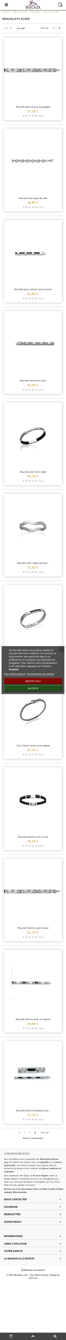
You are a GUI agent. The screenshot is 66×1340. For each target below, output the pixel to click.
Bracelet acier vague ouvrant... (33, 563)
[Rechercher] (55, 1336)
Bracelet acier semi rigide (33, 471)
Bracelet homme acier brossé (33, 928)
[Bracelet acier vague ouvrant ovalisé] (33, 527)
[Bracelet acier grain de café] (33, 162)
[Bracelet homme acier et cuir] (33, 800)
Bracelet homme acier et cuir (33, 836)
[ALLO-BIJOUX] (33, 4)
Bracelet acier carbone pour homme (33, 289)
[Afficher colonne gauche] (11, 1336)
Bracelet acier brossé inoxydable (33, 107)
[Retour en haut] (33, 1336)
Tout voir (45, 28)
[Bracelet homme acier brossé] (33, 892)
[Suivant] (59, 28)
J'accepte (33, 688)
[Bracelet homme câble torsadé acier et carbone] (33, 618)
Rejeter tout (33, 681)
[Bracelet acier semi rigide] (33, 435)
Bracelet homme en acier (33, 380)
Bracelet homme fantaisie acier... (33, 1110)
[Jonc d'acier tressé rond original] (33, 709)
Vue (6, 28)
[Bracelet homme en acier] (33, 344)
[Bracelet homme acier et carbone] (33, 983)
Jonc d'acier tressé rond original (33, 745)
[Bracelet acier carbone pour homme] (33, 253)
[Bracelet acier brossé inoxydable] (33, 70)
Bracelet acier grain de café (33, 198)
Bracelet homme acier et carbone (33, 1019)
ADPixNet (33, 1278)
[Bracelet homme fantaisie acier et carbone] (33, 1074)
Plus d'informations (14, 673)
